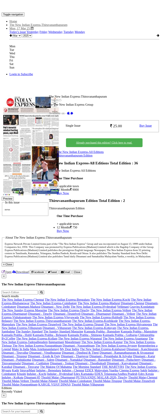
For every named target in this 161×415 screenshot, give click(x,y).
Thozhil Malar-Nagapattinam (20, 384)
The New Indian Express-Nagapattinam (37, 345)
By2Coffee (8, 338)
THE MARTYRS (113, 366)
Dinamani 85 (32, 377)
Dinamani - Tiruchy (40, 313)
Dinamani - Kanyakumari (122, 363)
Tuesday (68, 32)
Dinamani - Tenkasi (62, 363)
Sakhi (143, 370)
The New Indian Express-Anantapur (125, 338)
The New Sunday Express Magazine (24, 310)
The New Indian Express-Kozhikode (95, 320)
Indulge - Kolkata (12, 377)
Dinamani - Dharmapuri (96, 313)
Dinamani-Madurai (28, 306)
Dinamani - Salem (43, 359)
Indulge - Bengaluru (48, 370)
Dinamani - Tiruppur (14, 356)
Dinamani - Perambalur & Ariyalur (110, 356)
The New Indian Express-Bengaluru (67, 299)
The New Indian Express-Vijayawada (55, 317)
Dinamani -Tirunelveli (66, 313)
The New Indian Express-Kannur (102, 342)
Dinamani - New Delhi (55, 306)
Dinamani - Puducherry (126, 359)
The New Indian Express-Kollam (36, 338)
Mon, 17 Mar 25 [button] (20, 28)
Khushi (21, 374)
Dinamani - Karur (144, 356)
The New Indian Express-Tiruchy (69, 310)
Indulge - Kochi (36, 374)
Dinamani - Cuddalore (35, 363)
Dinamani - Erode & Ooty (44, 356)
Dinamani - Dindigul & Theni (80, 352)
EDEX (89, 370)
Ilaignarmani (56, 342)
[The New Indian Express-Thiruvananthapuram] (80, 6)
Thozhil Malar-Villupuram (87, 384)
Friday (43, 32)
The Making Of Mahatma (56, 366)
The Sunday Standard (29, 331)
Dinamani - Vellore (123, 313)
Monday (80, 32)
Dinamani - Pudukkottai (16, 359)
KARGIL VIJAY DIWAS (54, 384)
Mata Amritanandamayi (44, 349)
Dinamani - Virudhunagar (45, 352)
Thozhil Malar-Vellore (16, 381)
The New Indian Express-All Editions (80, 152)
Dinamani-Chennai (132, 303)
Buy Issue (145, 125)
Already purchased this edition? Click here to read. (104, 142)
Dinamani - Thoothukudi (90, 363)
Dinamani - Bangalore (97, 359)
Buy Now (63, 193)
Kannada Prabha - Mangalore (139, 331)
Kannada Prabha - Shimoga (85, 335)
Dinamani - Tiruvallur (15, 352)
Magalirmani (72, 342)
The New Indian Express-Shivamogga (128, 324)
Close (77, 272)
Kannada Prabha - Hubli (17, 335)
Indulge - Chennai (73, 370)
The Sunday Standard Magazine (63, 331)
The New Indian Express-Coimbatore (53, 303)
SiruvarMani (27, 370)
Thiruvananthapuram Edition (74, 155)
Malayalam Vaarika (106, 370)
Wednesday (55, 32)
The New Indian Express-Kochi (110, 299)
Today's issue (17, 32)
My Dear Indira (69, 349)
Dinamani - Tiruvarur (26, 366)
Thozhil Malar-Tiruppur (107, 381)
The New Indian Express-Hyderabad (93, 306)
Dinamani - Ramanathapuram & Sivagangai (127, 352)
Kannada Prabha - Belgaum (50, 335)
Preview (7, 198)
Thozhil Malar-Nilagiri (44, 381)
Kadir (15, 370)
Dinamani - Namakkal (69, 359)
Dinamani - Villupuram (57, 328)
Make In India (20, 349)
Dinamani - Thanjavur (75, 356)
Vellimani (123, 306)
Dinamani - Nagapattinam (79, 345)
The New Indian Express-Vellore (110, 310)
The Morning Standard (87, 366)
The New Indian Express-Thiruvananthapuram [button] (38, 25)
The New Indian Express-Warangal (80, 338)
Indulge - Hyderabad (60, 374)
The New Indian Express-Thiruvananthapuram (42, 320)
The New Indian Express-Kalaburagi (103, 349)
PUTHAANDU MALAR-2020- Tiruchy (101, 377)
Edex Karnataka (84, 374)
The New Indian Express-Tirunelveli (38, 324)
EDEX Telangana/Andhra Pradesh (115, 374)
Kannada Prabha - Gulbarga (120, 335)
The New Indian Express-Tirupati (83, 324)
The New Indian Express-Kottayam (94, 328)
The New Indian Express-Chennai (23, 299)
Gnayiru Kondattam (142, 306)
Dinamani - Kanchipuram (142, 349)
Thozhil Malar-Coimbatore (76, 381)
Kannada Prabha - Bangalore (102, 331)
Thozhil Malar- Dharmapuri (58, 377)
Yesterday (33, 32)
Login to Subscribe (21, 74)
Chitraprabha (146, 335)
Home (13, 21)
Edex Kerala (146, 374)
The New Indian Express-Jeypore (116, 345)
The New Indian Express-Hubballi (101, 317)
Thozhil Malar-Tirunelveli (139, 381)
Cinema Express (129, 370)
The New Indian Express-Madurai (99, 303)
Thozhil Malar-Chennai (142, 377)
